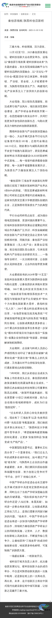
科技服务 (14, 14)
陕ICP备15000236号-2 (35, 613)
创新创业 (25, 14)
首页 (6, 14)
